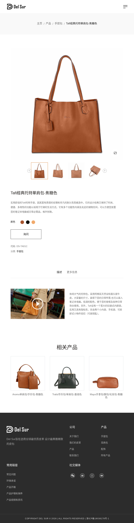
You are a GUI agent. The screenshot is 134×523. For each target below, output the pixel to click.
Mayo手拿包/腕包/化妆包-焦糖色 (106, 396)
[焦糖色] (22, 221)
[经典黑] (28, 221)
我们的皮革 (75, 442)
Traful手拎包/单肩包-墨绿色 (67, 394)
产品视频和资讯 (15, 499)
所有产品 (105, 455)
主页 (39, 23)
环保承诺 (11, 480)
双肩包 (104, 442)
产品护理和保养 (15, 493)
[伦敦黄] (33, 221)
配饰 (103, 449)
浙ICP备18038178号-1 (97, 518)
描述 (59, 272)
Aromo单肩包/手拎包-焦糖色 (27, 394)
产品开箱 (11, 487)
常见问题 (11, 474)
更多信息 (72, 272)
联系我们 (74, 455)
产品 (48, 23)
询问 (26, 234)
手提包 (58, 23)
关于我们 (74, 436)
